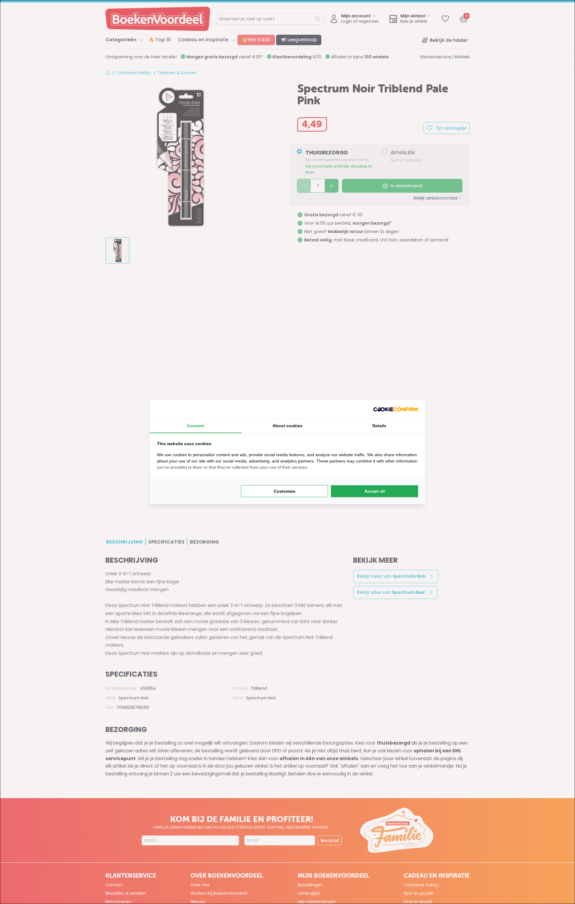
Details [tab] (379, 425)
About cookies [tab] (287, 425)
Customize (284, 491)
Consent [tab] (195, 425)
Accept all (374, 491)
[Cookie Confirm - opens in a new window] (395, 409)
